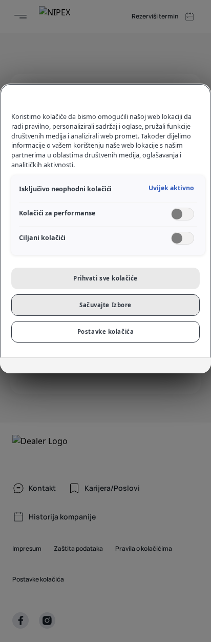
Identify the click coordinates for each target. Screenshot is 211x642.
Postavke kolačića (105, 331)
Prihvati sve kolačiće (105, 278)
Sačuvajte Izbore (105, 305)
